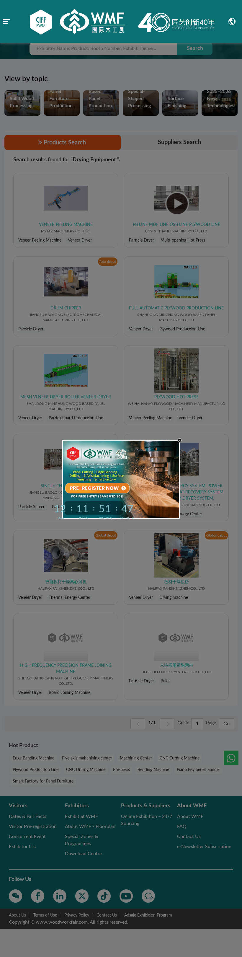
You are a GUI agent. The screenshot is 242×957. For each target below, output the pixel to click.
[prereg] (96, 488)
